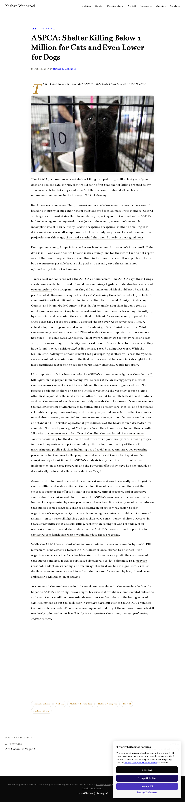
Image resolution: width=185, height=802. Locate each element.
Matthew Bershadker (81, 703)
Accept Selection (147, 778)
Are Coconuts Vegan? (20, 749)
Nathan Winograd (107, 703)
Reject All (147, 769)
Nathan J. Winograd (64, 68)
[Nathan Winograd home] (20, 6)
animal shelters (41, 703)
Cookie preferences (92, 788)
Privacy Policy (103, 784)
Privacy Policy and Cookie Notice (140, 762)
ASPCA (50, 28)
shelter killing (41, 711)
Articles (38, 28)
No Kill (127, 703)
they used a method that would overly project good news (104, 237)
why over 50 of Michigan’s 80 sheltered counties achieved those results (102, 428)
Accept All (147, 786)
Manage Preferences (147, 792)
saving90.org (122, 380)
